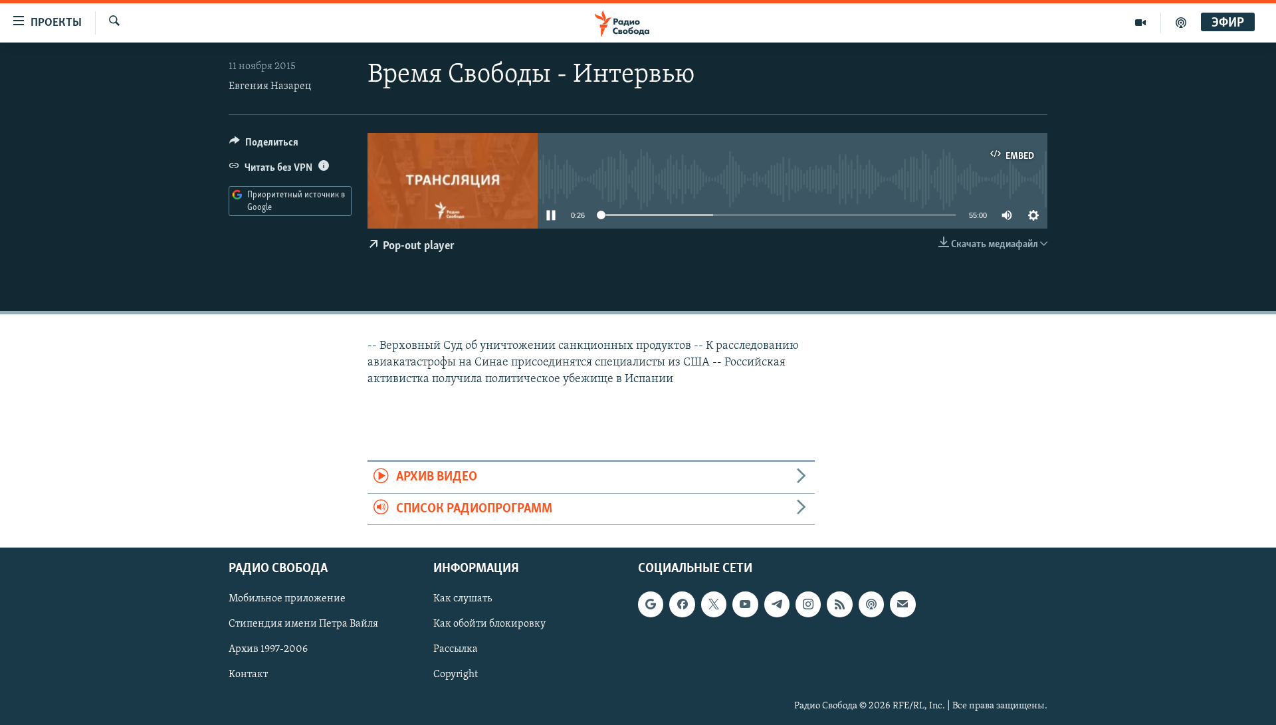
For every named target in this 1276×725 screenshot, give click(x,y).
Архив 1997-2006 (268, 649)
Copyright (455, 674)
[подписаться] (902, 604)
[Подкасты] (871, 604)
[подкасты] (1181, 23)
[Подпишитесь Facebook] (681, 604)
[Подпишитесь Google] (650, 604)
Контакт (248, 674)
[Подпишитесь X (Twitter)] (713, 604)
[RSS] (839, 604)
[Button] (263, 145)
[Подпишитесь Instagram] (808, 604)
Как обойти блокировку (489, 624)
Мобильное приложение (287, 598)
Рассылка (455, 649)
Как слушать (462, 598)
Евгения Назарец (270, 86)
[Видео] (1140, 23)
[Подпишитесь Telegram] (777, 604)
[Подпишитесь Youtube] (745, 604)
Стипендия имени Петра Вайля (303, 624)
